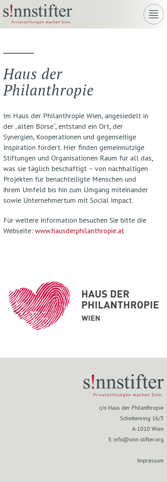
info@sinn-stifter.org (139, 439)
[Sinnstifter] (37, 21)
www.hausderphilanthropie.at (79, 230)
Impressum (150, 460)
